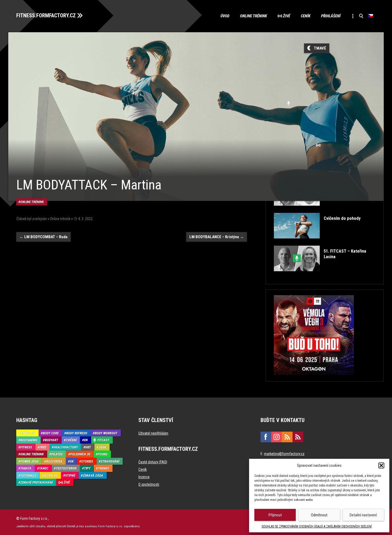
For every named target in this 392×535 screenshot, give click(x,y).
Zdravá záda (93, 475)
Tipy (87, 468)
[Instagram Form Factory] (276, 437)
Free (42, 447)
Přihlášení (331, 16)
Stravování (110, 461)
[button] (381, 465)
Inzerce (144, 477)
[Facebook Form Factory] (266, 437)
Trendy (103, 468)
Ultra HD (51, 475)
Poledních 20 (80, 454)
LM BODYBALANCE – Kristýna (216, 236)
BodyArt (51, 440)
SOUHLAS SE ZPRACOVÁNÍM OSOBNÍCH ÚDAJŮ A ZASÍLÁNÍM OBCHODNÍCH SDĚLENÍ (317, 526)
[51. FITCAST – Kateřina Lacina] (324, 275)
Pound (102, 454)
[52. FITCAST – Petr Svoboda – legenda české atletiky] (324, 209)
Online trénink (253, 16)
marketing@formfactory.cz (284, 454)
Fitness (26, 447)
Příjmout (275, 515)
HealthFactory (66, 447)
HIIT (88, 447)
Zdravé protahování (36, 482)
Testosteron (66, 468)
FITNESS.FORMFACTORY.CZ (46, 15)
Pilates (57, 454)
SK (72, 461)
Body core (51, 433)
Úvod (225, 16)
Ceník (305, 16)
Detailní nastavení (363, 515)
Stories (87, 461)
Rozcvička (54, 461)
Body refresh (76, 433)
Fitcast (103, 440)
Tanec (43, 468)
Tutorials (28, 475)
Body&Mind (28, 440)
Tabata (25, 468)
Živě (286, 16)
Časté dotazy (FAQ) (152, 462)
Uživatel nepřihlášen (153, 433)
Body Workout (106, 433)
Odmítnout (319, 515)
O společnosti (148, 484)
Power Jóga (29, 461)
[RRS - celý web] (287, 437)
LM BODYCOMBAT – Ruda (43, 236)
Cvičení (71, 440)
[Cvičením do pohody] (317, 242)
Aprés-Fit (27, 433)
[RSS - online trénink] (298, 437)
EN (86, 440)
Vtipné (70, 475)
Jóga (102, 447)
